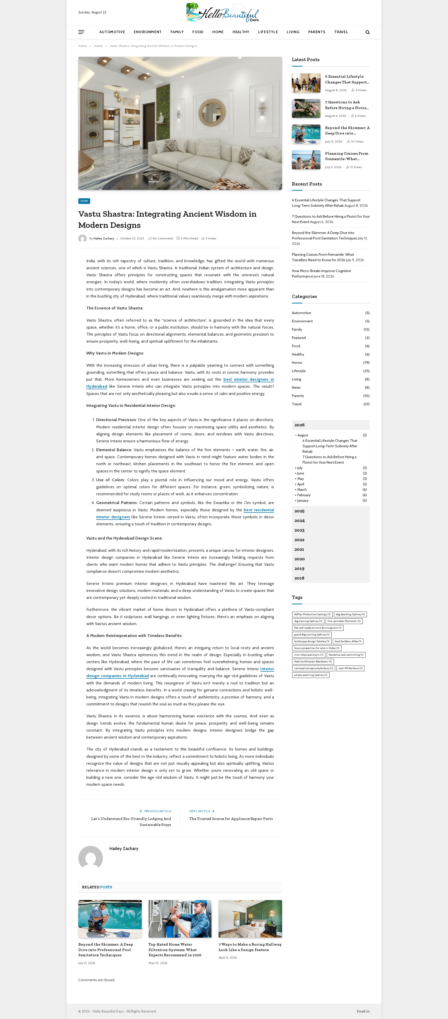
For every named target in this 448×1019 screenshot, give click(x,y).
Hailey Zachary (104, 238)
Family (177, 32)
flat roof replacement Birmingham (317, 627)
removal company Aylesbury (313, 668)
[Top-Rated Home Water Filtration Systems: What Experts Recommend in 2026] (180, 919)
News (296, 387)
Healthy (241, 32)
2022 (299, 539)
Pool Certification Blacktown (313, 661)
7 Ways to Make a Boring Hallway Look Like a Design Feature (250, 947)
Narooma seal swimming (346, 654)
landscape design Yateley (312, 641)
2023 (300, 530)
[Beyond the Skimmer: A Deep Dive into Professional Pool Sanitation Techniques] (110, 919)
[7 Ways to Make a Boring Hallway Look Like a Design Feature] (250, 919)
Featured (299, 337)
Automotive (112, 32)
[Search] (367, 32)
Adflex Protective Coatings (312, 614)
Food (198, 32)
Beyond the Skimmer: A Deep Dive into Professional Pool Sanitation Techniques (105, 949)
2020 (300, 559)
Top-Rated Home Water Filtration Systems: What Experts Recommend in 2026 (175, 949)
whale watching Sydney (310, 675)
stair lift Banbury (350, 668)
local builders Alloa (348, 641)
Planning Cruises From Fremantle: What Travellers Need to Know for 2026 (346, 156)
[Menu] (81, 32)
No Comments (163, 238)
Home (218, 32)
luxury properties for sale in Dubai (316, 648)
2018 (299, 578)
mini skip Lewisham (308, 654)
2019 (299, 568)
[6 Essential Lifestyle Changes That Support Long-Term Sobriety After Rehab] (306, 82)
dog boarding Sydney (350, 614)
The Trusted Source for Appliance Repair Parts (231, 818)
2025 (300, 511)
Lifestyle (268, 32)
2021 (299, 549)
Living (293, 32)
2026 (300, 425)
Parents (316, 32)
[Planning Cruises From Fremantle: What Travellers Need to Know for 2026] (306, 159)
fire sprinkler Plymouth (344, 621)
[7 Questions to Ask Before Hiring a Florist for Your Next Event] (306, 108)
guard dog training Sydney (312, 634)
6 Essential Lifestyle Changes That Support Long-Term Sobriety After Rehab (346, 79)
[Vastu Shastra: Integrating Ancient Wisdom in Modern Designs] (180, 123)
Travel (341, 32)
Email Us (363, 1011)
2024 (300, 520)
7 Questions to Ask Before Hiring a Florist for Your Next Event (346, 105)
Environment (148, 32)
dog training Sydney (308, 621)
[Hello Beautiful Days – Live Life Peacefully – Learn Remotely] (224, 12)
